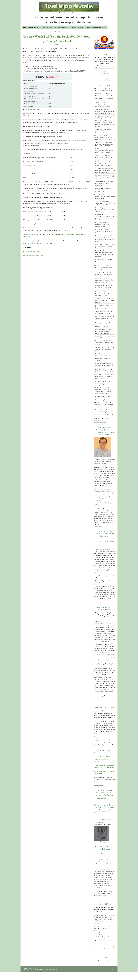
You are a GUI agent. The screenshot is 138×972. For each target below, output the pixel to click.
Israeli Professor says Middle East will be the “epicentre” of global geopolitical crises (104, 163)
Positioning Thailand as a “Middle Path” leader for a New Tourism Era (105, 231)
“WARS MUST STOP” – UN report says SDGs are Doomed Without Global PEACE (104, 144)
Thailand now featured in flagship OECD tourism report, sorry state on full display (104, 111)
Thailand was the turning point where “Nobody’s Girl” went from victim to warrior (105, 280)
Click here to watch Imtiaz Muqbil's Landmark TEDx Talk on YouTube (104, 415)
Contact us (80, 27)
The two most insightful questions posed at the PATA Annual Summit (104, 157)
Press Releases (72, 27)
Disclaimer (25, 968)
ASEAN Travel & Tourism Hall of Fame (96, 27)
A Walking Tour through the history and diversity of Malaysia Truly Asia (104, 307)
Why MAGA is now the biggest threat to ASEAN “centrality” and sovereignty (104, 376)
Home (24, 27)
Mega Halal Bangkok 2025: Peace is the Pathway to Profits (104, 371)
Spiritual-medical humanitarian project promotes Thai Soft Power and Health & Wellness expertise (105, 253)
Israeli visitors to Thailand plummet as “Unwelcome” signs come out (105, 261)
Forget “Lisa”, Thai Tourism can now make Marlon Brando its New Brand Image (105, 224)
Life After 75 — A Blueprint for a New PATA (105, 337)
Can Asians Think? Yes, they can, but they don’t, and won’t (104, 403)
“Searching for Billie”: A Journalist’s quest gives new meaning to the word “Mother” (104, 274)
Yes (97, 65)
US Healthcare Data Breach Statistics (34, 255)
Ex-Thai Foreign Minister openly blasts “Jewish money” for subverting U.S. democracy (104, 398)
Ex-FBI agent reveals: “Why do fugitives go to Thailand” (105, 117)
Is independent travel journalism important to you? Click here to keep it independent (69, 19)
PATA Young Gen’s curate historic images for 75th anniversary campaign (103, 331)
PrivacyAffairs (49, 243)
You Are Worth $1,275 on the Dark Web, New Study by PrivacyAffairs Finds (57, 38)
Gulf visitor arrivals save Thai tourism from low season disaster (105, 99)
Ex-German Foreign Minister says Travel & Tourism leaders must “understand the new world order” (105, 238)
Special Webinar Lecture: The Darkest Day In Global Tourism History (104, 300)
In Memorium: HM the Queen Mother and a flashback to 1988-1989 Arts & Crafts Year (104, 287)
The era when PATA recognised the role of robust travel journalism (104, 183)
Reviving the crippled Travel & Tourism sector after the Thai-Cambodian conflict (105, 324)
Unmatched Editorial (33, 27)
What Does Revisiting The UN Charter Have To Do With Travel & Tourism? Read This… (105, 203)
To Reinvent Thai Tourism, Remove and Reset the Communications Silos (103, 131)
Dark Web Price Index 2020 (31, 251)
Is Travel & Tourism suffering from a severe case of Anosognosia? (104, 383)
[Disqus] (57, 287)
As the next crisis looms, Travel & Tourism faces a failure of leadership (105, 246)
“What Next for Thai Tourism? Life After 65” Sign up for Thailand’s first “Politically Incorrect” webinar (104, 390)
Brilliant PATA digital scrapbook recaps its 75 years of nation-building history (105, 150)
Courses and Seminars (60, 27)
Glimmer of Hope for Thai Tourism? (103, 359)
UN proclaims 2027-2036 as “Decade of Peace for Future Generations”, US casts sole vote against (105, 123)
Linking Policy (33, 968)
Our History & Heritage (46, 27)
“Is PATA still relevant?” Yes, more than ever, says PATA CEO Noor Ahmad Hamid (105, 170)
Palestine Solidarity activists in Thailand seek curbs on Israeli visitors (105, 342)
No (97, 67)
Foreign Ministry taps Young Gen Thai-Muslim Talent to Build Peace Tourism (104, 190)
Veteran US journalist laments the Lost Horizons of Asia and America (104, 209)
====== (57, 44)
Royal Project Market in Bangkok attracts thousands (104, 355)
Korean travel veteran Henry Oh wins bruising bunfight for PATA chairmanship (105, 177)
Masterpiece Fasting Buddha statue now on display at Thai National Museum (104, 365)
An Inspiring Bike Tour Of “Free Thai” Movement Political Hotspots (105, 349)
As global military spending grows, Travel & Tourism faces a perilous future (105, 196)
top (114, 969)
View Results (105, 74)
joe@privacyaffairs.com (31, 243)
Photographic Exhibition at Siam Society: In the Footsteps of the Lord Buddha (104, 293)
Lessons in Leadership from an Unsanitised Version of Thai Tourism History (104, 318)
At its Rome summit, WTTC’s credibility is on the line (104, 312)
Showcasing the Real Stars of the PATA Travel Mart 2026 (104, 89)
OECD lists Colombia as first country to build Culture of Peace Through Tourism (104, 104)
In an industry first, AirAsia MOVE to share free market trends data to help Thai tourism (105, 137)
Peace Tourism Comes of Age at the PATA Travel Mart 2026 (105, 94)
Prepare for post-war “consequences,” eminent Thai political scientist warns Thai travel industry (104, 217)
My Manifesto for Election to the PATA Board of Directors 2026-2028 (104, 267)
